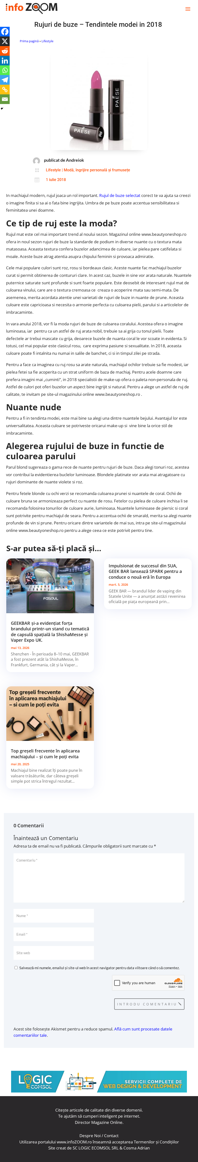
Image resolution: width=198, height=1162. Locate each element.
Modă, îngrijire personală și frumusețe (97, 170)
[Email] (5, 99)
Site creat (57, 1148)
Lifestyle (47, 41)
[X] (5, 41)
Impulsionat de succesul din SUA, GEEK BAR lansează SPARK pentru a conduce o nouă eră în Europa (145, 571)
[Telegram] (5, 80)
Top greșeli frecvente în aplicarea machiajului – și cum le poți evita (45, 753)
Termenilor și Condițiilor (156, 1142)
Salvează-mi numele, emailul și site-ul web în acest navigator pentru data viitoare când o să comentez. (99, 968)
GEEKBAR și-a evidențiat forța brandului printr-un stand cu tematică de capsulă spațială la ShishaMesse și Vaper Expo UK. (50, 631)
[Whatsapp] (5, 70)
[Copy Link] (5, 89)
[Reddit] (5, 51)
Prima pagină (29, 41)
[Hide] (2, 109)
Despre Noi (90, 1135)
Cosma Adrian (136, 1148)
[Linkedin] (5, 60)
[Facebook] (5, 31)
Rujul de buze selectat (119, 195)
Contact (111, 1135)
